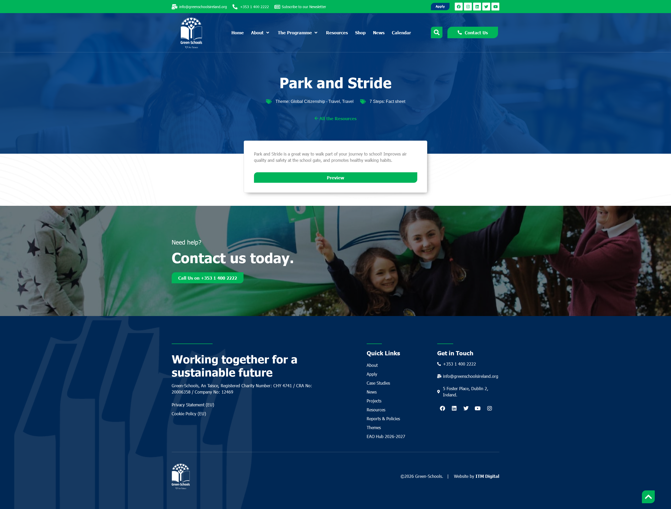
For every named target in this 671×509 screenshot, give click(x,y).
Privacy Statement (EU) (193, 404)
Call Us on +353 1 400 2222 (207, 277)
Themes (374, 427)
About (372, 365)
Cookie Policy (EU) (189, 413)
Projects (374, 400)
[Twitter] (486, 6)
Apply (372, 374)
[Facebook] (459, 6)
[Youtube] (495, 6)
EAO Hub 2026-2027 (386, 436)
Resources (376, 409)
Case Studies (378, 383)
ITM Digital (487, 476)
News (372, 392)
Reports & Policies (383, 418)
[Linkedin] (477, 6)
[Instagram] (468, 6)
